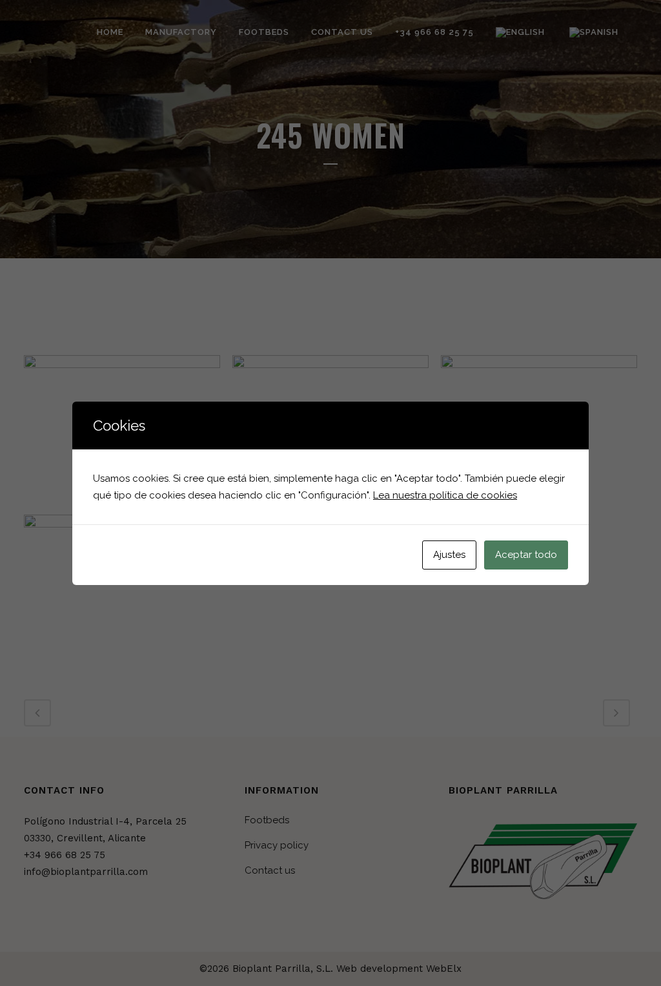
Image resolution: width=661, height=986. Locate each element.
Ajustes (449, 554)
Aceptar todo (526, 554)
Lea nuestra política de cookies (445, 495)
